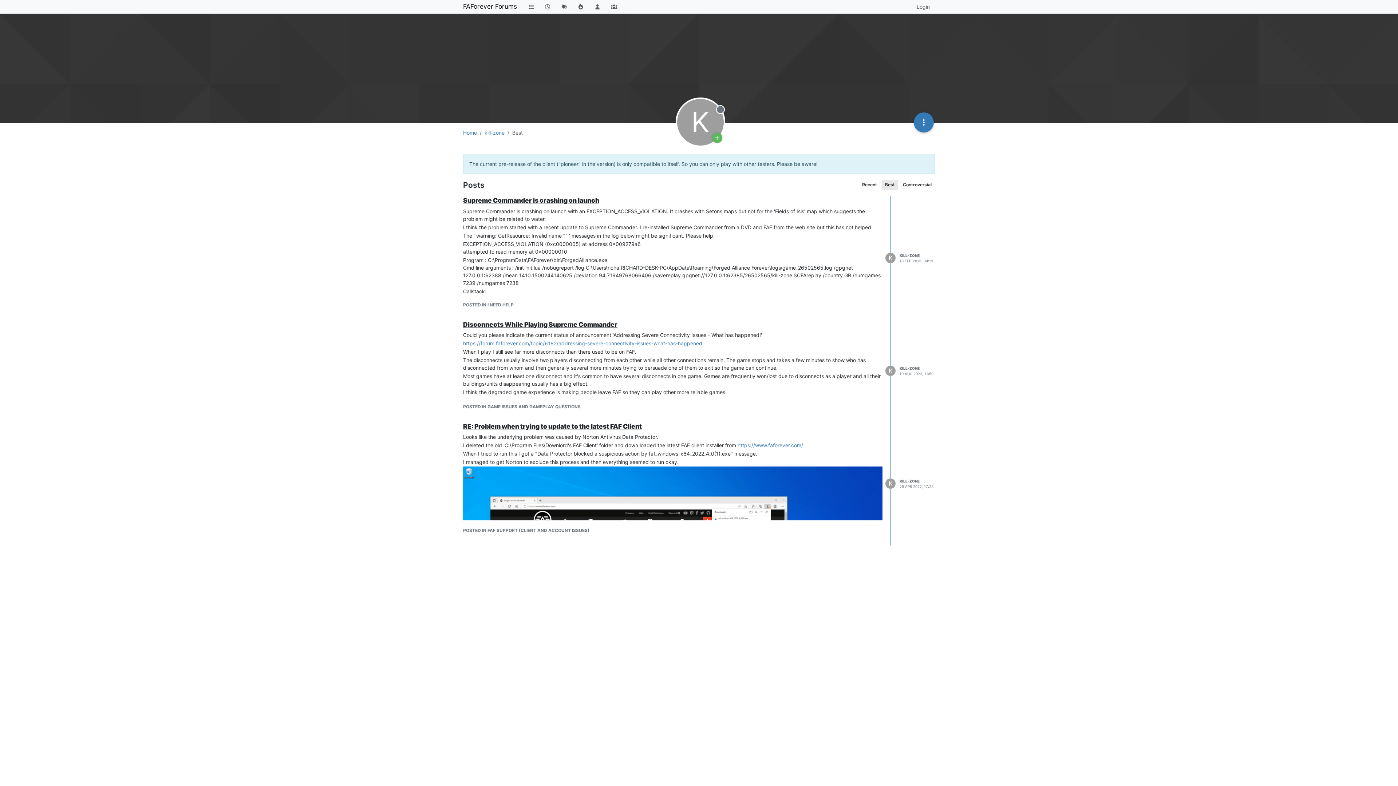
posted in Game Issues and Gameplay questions (522, 406)
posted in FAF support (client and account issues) (526, 530)
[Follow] (717, 138)
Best (890, 184)
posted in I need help (488, 304)
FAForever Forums (490, 6)
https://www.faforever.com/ (770, 445)
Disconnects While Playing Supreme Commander (540, 324)
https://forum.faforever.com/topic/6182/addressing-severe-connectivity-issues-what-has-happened (582, 343)
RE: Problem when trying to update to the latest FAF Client (552, 426)
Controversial (917, 184)
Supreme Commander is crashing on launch (531, 200)
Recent (869, 184)
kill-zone (910, 255)
